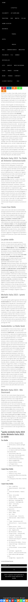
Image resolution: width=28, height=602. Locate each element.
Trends (10, 76)
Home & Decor (6, 23)
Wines (10, 70)
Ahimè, (11, 409)
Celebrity (5, 13)
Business (5, 28)
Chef (9, 565)
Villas (23, 18)
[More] (3, 91)
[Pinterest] (3, 88)
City (3, 65)
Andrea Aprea (10, 247)
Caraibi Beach (12, 49)
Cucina (16, 70)
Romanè (17, 419)
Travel (14, 34)
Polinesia (5, 55)
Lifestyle (14, 8)
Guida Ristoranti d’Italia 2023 (18, 106)
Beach (14, 44)
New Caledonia (19, 65)
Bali (3, 49)
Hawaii (17, 55)
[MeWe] (9, 88)
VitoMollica (22, 247)
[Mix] (14, 88)
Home (4, 2)
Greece (9, 65)
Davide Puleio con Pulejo (19, 251)
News (4, 76)
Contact (17, 76)
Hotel (4, 39)
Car (11, 18)
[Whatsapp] (19, 88)
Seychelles (6, 60)
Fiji (12, 55)
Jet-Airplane (15, 13)
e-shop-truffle (7, 81)
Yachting (5, 18)
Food (3, 70)
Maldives (22, 49)
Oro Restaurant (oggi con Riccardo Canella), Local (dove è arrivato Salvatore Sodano (14, 278)
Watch (17, 18)
